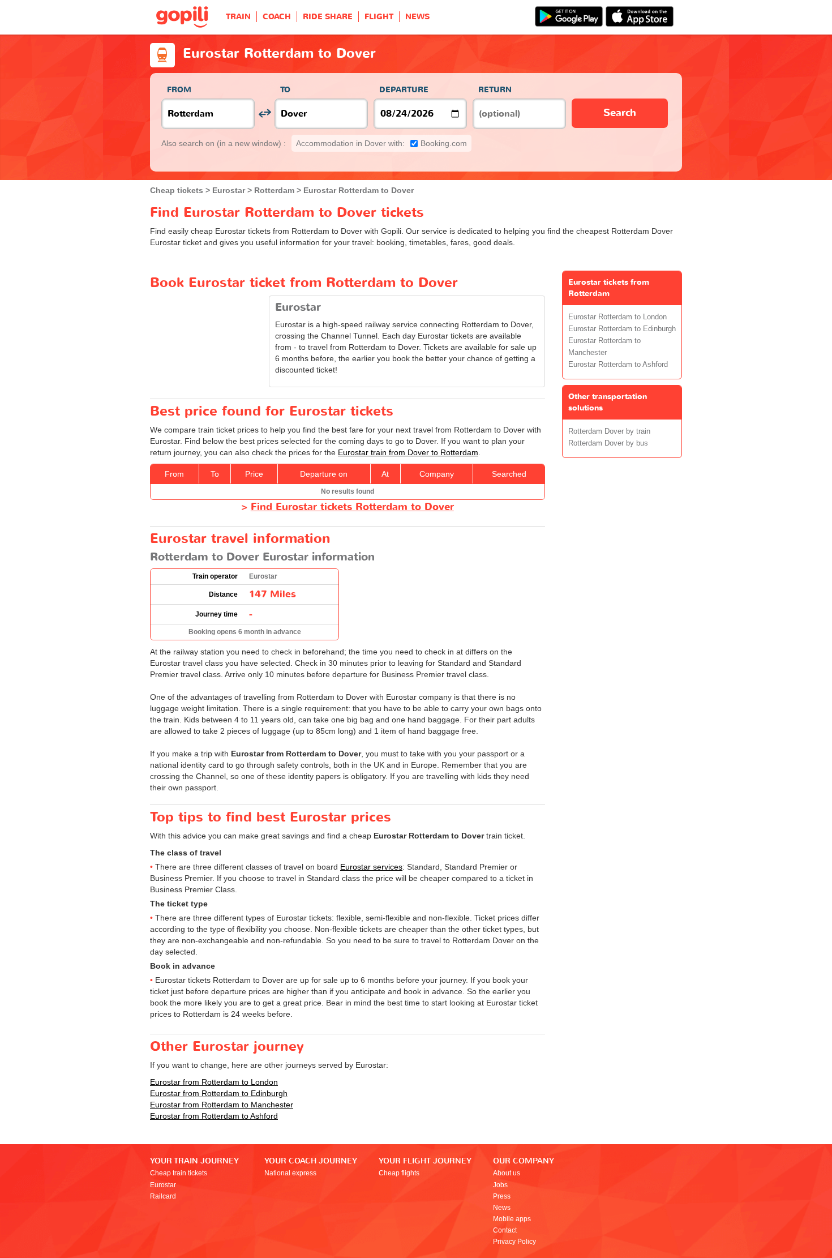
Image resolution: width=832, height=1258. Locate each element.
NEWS (417, 16)
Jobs (500, 1185)
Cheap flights (399, 1173)
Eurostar (163, 1185)
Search (619, 113)
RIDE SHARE (328, 16)
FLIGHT (378, 16)
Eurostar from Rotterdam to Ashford (214, 1115)
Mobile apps (512, 1219)
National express (290, 1173)
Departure (403, 89)
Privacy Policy (514, 1242)
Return (495, 89)
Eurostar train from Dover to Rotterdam (408, 452)
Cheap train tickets (178, 1173)
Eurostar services (371, 866)
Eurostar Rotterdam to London (617, 317)
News (502, 1208)
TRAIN (238, 16)
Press (502, 1196)
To (285, 89)
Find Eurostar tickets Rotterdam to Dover (352, 507)
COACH (277, 16)
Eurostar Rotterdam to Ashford (618, 365)
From (179, 89)
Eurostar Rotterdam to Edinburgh (622, 329)
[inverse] (265, 113)
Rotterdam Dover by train (609, 431)
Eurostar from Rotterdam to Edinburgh (219, 1093)
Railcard (163, 1196)
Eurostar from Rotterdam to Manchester (221, 1104)
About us (506, 1173)
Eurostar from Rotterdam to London (214, 1081)
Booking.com (381, 143)
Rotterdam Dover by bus (608, 443)
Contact (505, 1230)
